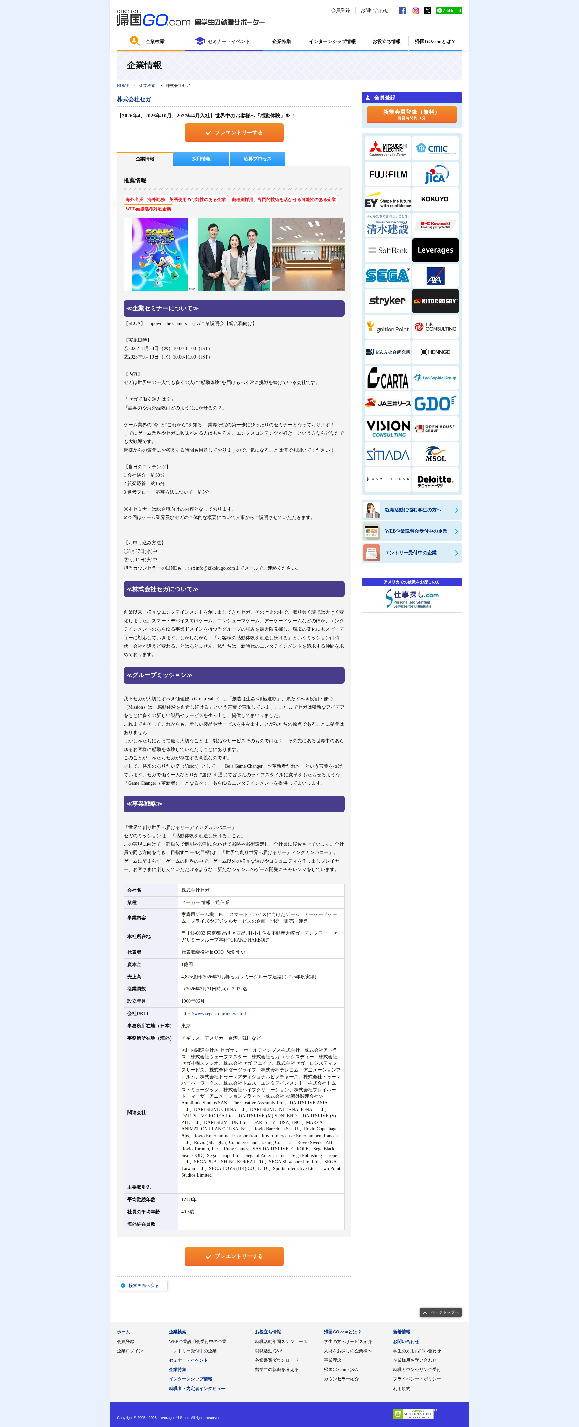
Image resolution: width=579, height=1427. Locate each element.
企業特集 (281, 41)
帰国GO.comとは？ (435, 41)
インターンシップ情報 (332, 41)
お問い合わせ (375, 10)
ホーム (123, 1331)
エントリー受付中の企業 (193, 1350)
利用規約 (401, 1388)
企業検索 (155, 41)
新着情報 (401, 1331)
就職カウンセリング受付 (417, 1369)
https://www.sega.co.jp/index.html (213, 1013)
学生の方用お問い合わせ (417, 1350)
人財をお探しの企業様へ (348, 1350)
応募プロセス (258, 158)
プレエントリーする (239, 132)
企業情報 (145, 158)
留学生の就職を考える (277, 1369)
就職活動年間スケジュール (281, 1341)
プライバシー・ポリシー (417, 1378)
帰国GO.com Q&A (341, 1369)
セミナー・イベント (229, 41)
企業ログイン (130, 1350)
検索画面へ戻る (144, 1285)
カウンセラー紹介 (341, 1378)
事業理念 (332, 1360)
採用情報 (201, 158)
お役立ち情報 (387, 41)
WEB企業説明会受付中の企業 (198, 1341)
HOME (123, 85)
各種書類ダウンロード (277, 1360)
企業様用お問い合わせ (415, 1360)
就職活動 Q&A (269, 1350)
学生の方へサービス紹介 (348, 1341)
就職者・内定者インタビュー (197, 1388)
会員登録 (340, 10)
